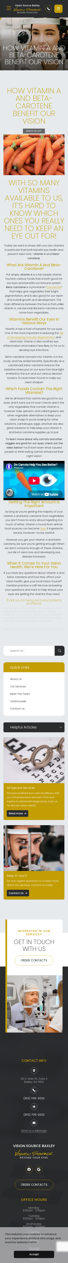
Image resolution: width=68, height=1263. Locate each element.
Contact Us (17, 708)
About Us (16, 679)
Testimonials (18, 701)
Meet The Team (20, 694)
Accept (34, 1254)
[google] (38, 1169)
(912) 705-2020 (34, 1098)
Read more (16, 813)
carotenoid (54, 287)
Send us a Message (34, 1131)
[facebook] (29, 1169)
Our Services (18, 686)
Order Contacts (34, 960)
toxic (43, 528)
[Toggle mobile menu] (8, 8)
